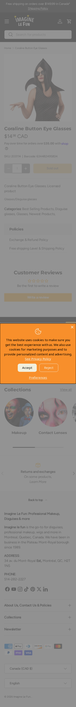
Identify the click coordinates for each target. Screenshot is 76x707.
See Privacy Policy (38, 359)
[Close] (72, 327)
